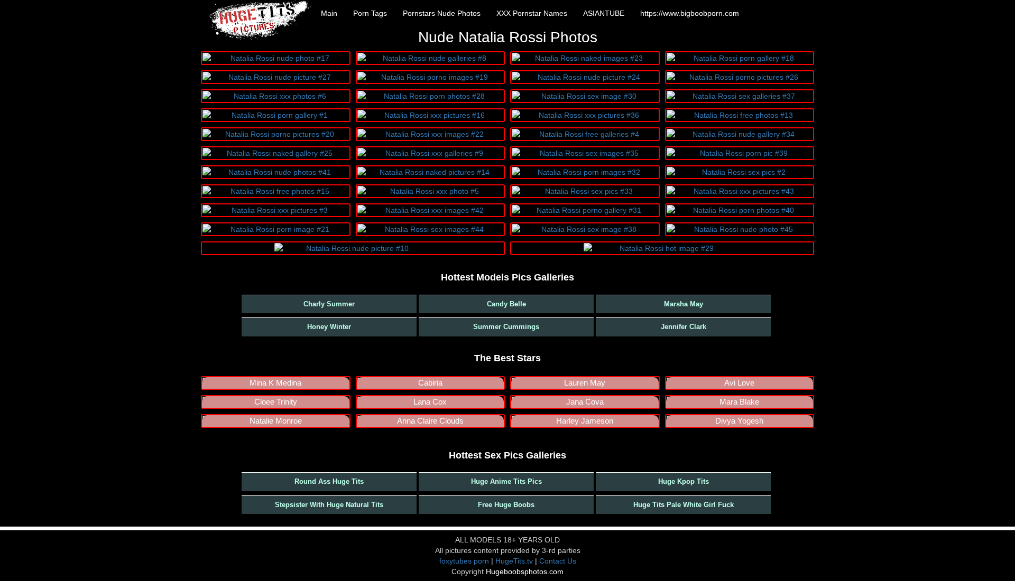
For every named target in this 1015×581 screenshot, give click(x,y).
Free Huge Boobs (506, 505)
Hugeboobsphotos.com (525, 571)
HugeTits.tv (514, 561)
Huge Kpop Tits (683, 481)
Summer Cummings (506, 327)
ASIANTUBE (603, 13)
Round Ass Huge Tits (329, 481)
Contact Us (557, 561)
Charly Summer (329, 304)
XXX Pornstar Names (531, 13)
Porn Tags (370, 13)
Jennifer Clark (683, 327)
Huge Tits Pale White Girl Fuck (683, 505)
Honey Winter (329, 327)
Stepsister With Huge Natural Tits (329, 505)
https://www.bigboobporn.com (689, 13)
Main (329, 13)
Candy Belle (506, 304)
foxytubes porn (464, 561)
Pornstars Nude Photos (442, 13)
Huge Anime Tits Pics (506, 481)
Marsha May (683, 304)
